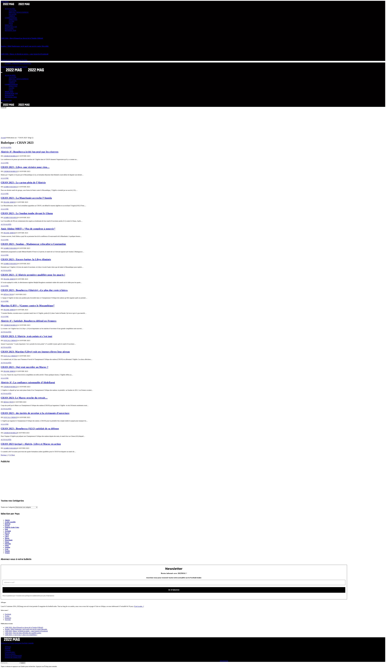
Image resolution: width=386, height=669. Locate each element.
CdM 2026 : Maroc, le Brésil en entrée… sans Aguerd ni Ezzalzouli (24, 54)
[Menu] (1, 72)
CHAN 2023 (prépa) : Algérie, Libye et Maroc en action (31, 444)
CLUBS (11, 21)
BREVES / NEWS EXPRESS (18, 12)
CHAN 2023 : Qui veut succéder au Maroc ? (24, 367)
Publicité (7, 648)
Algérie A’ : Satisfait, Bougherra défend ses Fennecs (28, 321)
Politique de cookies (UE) (13, 657)
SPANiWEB (224, 661)
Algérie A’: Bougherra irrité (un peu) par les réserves (29, 151)
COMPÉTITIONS (11, 18)
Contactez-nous (10, 652)
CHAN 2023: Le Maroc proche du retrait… (24, 397)
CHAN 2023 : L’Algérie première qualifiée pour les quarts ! (33, 274)
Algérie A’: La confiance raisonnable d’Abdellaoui (28, 382)
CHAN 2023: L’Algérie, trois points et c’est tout (26, 336)
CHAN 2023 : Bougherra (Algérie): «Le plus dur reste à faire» (34, 290)
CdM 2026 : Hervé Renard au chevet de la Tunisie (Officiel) (22, 38)
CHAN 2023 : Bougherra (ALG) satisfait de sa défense (30, 428)
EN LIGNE (12, 14)
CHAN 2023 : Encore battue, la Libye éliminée (26, 259)
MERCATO (9, 25)
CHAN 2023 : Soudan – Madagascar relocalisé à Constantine (33, 244)
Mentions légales (10, 654)
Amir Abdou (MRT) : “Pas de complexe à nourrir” (28, 228)
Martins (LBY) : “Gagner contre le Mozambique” (28, 305)
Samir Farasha (10, 187)
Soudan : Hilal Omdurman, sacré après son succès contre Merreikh (24, 46)
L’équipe (7, 650)
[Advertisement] (61, 123)
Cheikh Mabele (10, 156)
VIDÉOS (12, 16)
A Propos (8, 646)
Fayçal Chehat (10, 340)
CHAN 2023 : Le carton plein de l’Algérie (23, 182)
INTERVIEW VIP (11, 27)
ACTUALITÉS (10, 9)
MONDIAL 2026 (10, 30)
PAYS (11, 23)
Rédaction (8, 294)
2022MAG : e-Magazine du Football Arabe (18, 63)
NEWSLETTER (6, 100)
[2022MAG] (25, 72)
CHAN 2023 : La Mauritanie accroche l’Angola (26, 198)
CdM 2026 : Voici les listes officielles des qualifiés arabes (23, 633)
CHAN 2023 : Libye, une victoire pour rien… (25, 167)
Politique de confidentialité (13, 656)
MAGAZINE (9, 28)
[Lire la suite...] (139, 606)
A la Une (5, 163)
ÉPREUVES (13, 19)
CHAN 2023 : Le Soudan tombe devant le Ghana (27, 213)
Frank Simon (9, 202)
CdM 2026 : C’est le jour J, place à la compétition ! (21, 635)
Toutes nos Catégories (8, 507)
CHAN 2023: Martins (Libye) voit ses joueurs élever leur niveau (35, 351)
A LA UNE (12, 10)
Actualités (6, 147)
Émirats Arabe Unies (12, 527)
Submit (23, 663)
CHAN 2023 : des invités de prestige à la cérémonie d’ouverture (35, 413)
